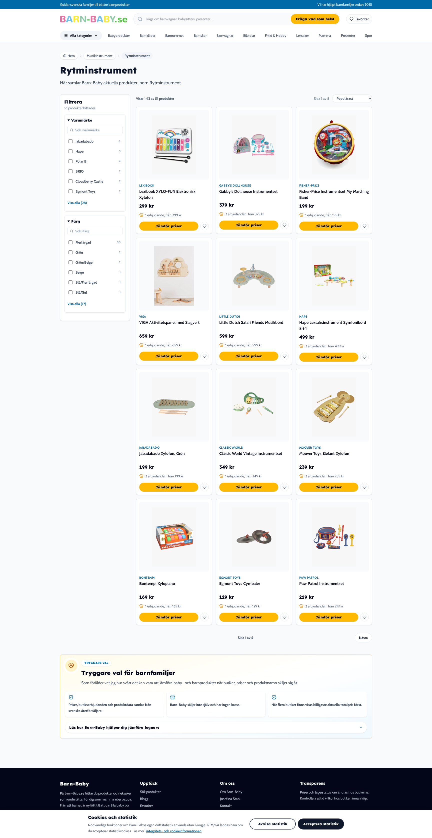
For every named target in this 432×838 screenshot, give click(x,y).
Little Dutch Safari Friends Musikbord (251, 322)
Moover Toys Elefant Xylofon (324, 453)
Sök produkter (150, 791)
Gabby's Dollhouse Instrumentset (248, 191)
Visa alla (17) (77, 304)
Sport (369, 35)
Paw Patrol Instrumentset (321, 583)
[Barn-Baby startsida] (94, 19)
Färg (75, 221)
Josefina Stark (230, 798)
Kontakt (226, 805)
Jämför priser (169, 226)
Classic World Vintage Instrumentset (250, 453)
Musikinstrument (99, 56)
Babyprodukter (119, 35)
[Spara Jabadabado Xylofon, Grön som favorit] (204, 487)
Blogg (144, 798)
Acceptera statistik (320, 824)
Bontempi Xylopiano (157, 583)
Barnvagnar (224, 35)
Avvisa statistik (272, 824)
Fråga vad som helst (315, 19)
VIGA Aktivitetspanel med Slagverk (169, 322)
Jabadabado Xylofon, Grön (162, 453)
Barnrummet (174, 35)
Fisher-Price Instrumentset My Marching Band (334, 194)
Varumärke (81, 120)
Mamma (325, 35)
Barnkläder (147, 35)
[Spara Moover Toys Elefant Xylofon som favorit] (364, 487)
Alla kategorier (81, 35)
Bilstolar (249, 35)
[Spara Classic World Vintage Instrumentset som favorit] (284, 487)
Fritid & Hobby (275, 35)
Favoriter (146, 805)
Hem (71, 56)
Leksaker (302, 35)
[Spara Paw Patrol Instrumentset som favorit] (364, 617)
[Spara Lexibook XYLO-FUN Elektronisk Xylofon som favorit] (204, 226)
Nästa (363, 637)
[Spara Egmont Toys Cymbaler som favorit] (284, 617)
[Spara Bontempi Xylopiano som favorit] (204, 617)
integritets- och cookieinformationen (174, 831)
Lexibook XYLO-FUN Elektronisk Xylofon (167, 194)
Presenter (348, 35)
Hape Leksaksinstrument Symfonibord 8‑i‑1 (332, 325)
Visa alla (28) (77, 203)
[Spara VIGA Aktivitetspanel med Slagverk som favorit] (204, 356)
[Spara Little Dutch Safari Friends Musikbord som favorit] (284, 356)
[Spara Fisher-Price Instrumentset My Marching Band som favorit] (364, 226)
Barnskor (200, 35)
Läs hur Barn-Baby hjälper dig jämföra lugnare (114, 727)
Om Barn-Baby (231, 791)
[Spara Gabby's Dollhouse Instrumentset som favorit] (284, 225)
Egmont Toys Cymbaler (239, 583)
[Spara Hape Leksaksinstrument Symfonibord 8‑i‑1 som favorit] (364, 357)
